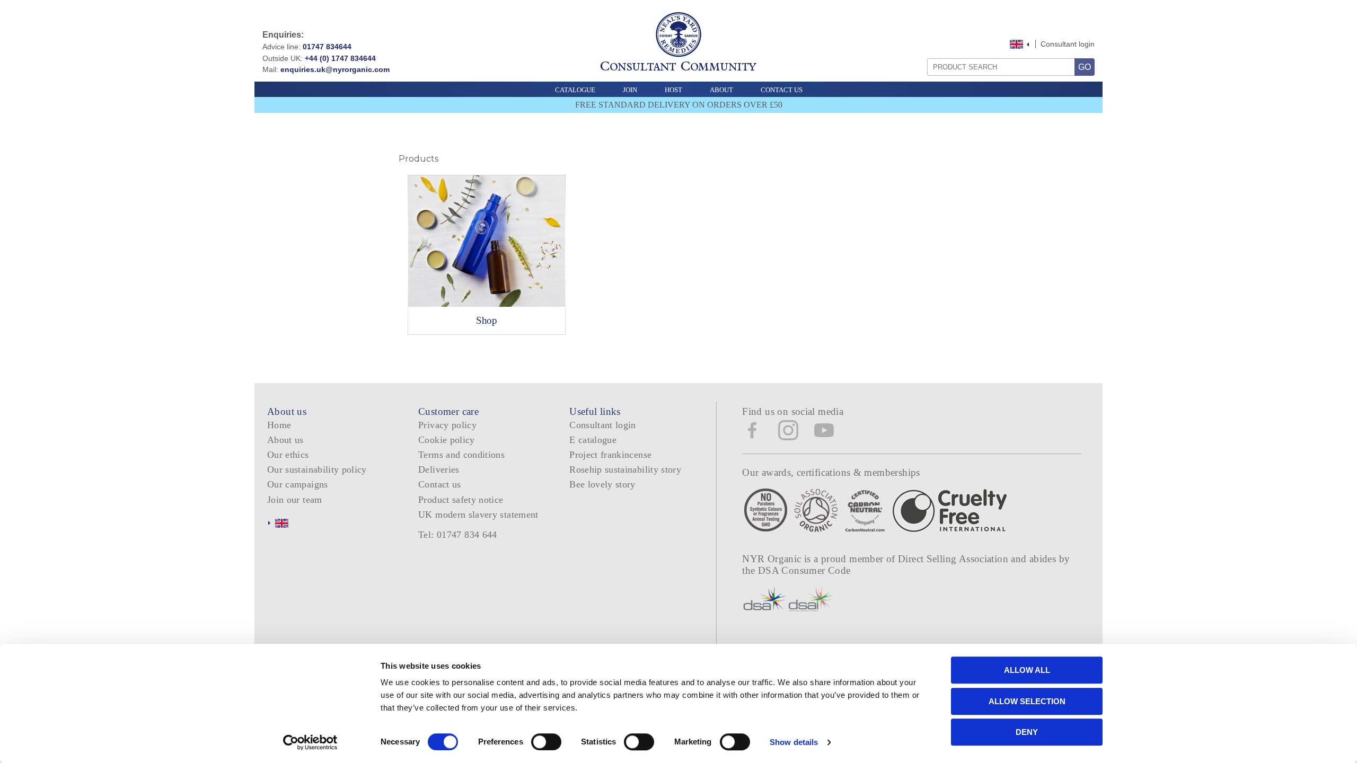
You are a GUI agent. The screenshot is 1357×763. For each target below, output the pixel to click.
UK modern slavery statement (478, 514)
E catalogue (592, 439)
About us (285, 439)
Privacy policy (447, 425)
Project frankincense (610, 454)
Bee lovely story (602, 484)
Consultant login (1068, 44)
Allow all (1027, 670)
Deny (1027, 732)
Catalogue (575, 90)
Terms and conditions (461, 454)
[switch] (546, 741)
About (721, 90)
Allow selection (1027, 701)
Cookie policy (446, 439)
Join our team (294, 499)
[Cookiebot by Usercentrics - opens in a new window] (310, 742)
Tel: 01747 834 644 (457, 534)
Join (630, 90)
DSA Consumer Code (804, 570)
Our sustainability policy (317, 469)
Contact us (439, 484)
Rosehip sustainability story (625, 469)
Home (279, 425)
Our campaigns (297, 484)
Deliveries (439, 469)
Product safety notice (460, 499)
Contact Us (782, 90)
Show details (794, 742)
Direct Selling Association (954, 558)
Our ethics (288, 454)
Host (673, 90)
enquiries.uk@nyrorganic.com (335, 69)
